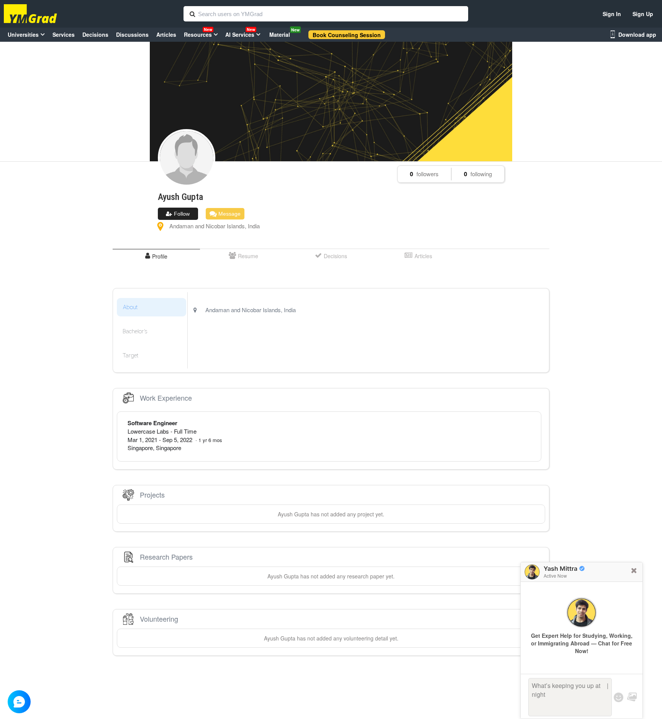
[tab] (156, 256)
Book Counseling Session (347, 35)
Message (229, 214)
